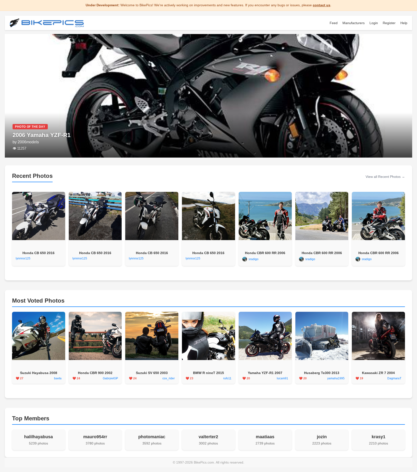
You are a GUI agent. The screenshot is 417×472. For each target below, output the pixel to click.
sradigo (253, 259)
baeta (58, 378)
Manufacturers (353, 23)
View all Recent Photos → (385, 177)
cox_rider (168, 378)
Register (389, 23)
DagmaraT (394, 378)
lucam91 (282, 378)
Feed (334, 23)
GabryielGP (110, 378)
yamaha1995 (336, 378)
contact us (321, 5)
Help (403, 23)
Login (373, 23)
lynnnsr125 (23, 258)
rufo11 (227, 378)
